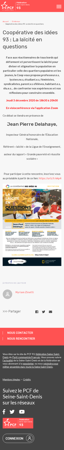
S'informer (16, 21)
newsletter (28, 363)
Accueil (6, 21)
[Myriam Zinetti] (7, 294)
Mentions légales (11, 379)
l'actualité (8, 360)
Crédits (27, 379)
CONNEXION (14, 438)
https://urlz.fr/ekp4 (50, 178)
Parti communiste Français (26, 357)
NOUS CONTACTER (20, 332)
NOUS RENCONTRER (21, 338)
